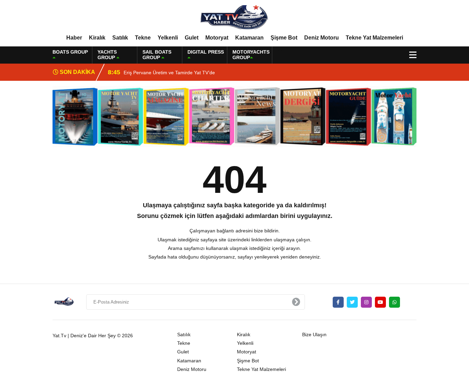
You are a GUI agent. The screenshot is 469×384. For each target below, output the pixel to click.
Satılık (120, 38)
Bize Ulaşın (314, 334)
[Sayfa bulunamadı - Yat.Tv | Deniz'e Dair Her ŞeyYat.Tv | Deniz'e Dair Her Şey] (234, 17)
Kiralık (97, 38)
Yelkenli (168, 38)
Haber (74, 38)
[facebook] (338, 302)
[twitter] (352, 302)
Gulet (191, 38)
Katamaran (249, 38)
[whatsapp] (394, 302)
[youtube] (380, 302)
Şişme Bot (284, 38)
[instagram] (366, 302)
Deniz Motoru (321, 38)
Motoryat (216, 38)
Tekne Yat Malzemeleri (374, 38)
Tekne (143, 38)
